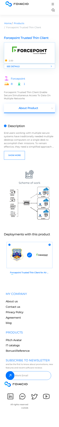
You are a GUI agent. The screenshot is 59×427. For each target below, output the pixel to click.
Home (7, 23)
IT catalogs (13, 345)
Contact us (13, 306)
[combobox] (29, 108)
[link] (53, 10)
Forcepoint (18, 78)
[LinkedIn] (10, 396)
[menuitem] (17, 309)
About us (12, 301)
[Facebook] (22, 396)
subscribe (10, 375)
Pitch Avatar (14, 340)
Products (19, 23)
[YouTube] (46, 396)
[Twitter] (34, 396)
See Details (13, 66)
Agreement (13, 317)
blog (9, 322)
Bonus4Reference (18, 350)
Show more (14, 155)
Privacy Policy (14, 312)
